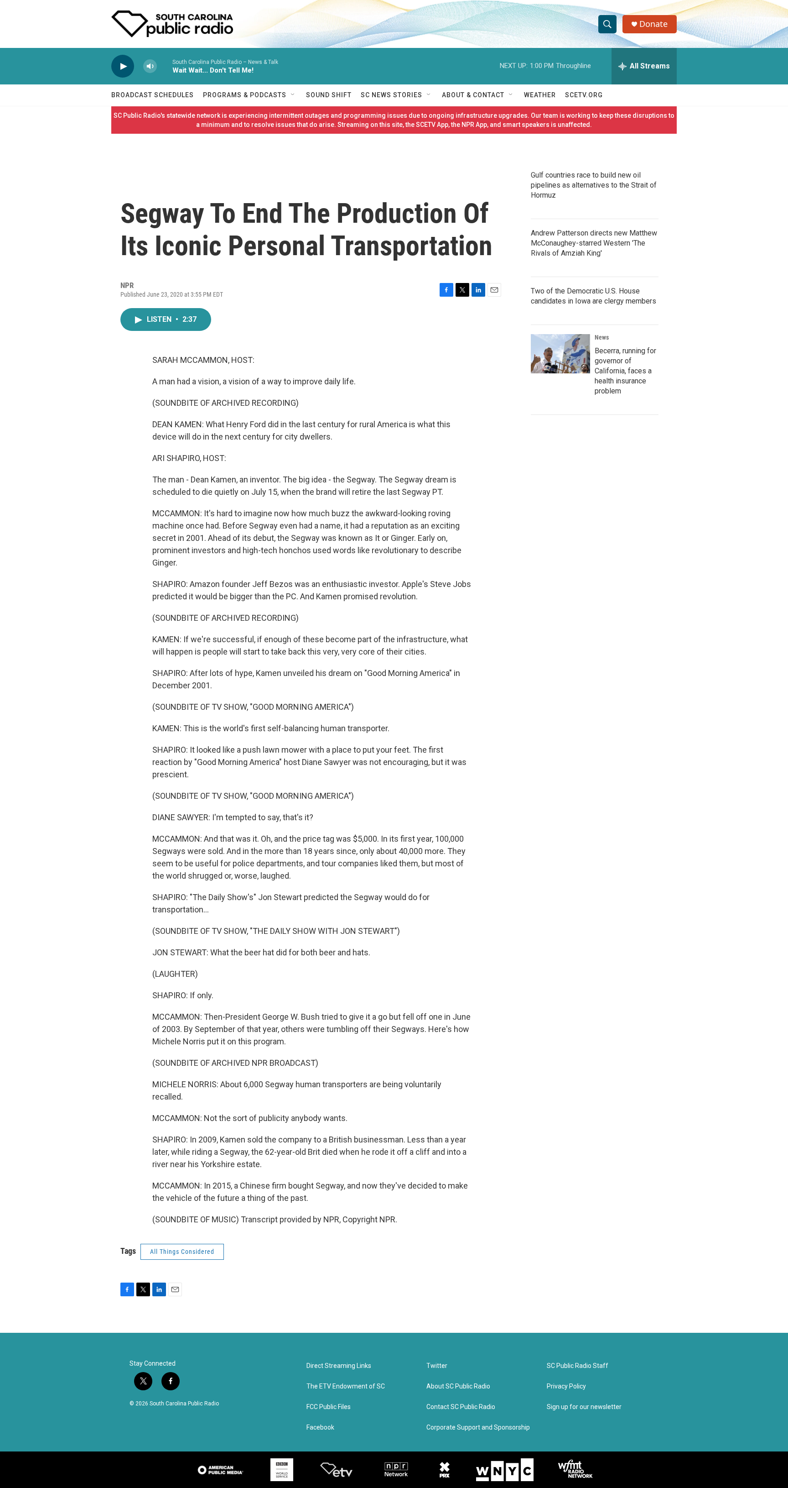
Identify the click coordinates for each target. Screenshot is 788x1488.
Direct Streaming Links (338, 1365)
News (602, 337)
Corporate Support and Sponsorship (478, 1427)
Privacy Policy (566, 1386)
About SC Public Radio (458, 1386)
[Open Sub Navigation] (293, 95)
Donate (653, 24)
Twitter (436, 1365)
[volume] (150, 66)
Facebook (320, 1427)
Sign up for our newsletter (584, 1407)
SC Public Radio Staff (577, 1365)
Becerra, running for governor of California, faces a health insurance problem (625, 370)
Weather (540, 95)
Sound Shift (329, 95)
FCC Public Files (328, 1407)
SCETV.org (584, 95)
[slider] (164, 66)
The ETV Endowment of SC (345, 1386)
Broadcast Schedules (152, 95)
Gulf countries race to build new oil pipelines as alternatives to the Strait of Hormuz (594, 185)
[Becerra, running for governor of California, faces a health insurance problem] (560, 353)
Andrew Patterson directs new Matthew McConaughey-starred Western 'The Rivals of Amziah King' (594, 243)
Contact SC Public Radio (460, 1407)
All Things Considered (182, 1251)
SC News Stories (391, 95)
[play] (122, 66)
